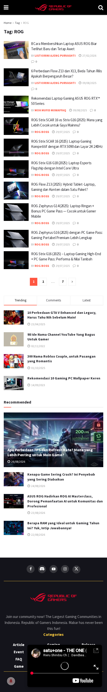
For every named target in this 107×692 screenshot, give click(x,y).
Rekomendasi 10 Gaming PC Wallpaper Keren (63, 378)
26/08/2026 (18, 461)
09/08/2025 (89, 83)
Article (18, 644)
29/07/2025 (62, 132)
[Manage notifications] (11, 681)
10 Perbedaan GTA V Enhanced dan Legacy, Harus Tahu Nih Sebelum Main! (61, 315)
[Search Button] (100, 7)
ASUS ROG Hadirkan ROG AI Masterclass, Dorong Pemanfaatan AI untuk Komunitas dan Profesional (65, 501)
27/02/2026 (89, 55)
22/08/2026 (38, 534)
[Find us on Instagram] (65, 569)
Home (7, 23)
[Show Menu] (6, 7)
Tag (17, 23)
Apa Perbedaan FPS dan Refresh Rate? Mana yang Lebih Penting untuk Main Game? (50, 452)
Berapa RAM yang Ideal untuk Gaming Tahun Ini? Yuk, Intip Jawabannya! (63, 525)
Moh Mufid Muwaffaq (50, 110)
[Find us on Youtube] (53, 569)
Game (19, 666)
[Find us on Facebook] (31, 569)
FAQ (18, 659)
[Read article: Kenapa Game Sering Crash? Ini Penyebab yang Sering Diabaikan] (14, 479)
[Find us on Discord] (42, 569)
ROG (26, 23)
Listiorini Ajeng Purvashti (55, 55)
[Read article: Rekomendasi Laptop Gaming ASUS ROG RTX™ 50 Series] (16, 105)
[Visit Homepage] (53, 7)
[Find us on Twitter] (76, 569)
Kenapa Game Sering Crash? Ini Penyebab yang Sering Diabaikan (61, 477)
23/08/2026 (38, 513)
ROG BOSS (42, 132)
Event (19, 652)
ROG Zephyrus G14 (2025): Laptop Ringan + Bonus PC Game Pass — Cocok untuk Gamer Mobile (63, 211)
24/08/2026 (38, 486)
